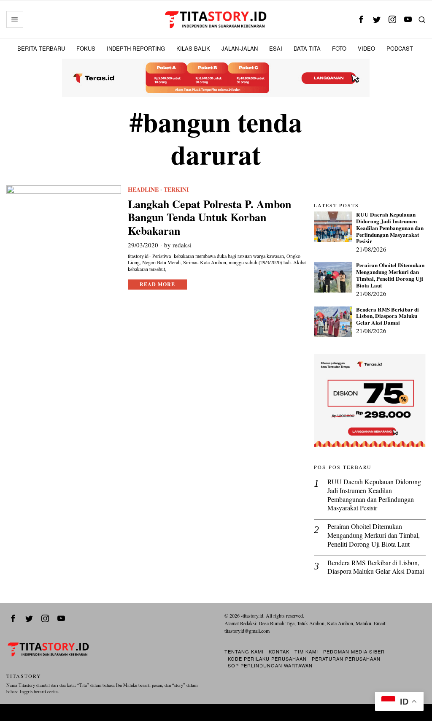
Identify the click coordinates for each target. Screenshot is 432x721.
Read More (157, 284)
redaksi (182, 245)
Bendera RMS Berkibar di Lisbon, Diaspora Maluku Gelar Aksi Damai (387, 316)
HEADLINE (143, 189)
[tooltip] (361, 19)
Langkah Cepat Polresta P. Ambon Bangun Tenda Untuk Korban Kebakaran (209, 217)
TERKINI (176, 189)
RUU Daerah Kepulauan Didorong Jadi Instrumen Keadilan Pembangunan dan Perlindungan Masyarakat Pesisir (390, 228)
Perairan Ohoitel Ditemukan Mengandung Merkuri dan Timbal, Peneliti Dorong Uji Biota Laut (390, 275)
